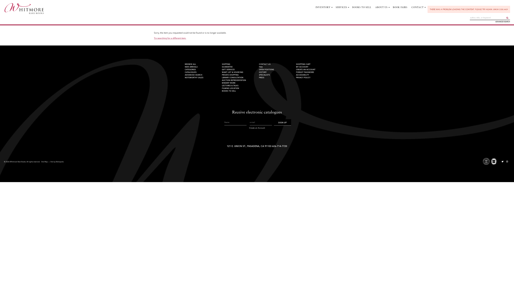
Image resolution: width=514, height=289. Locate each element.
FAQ (261, 67)
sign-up (282, 122)
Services (341, 7)
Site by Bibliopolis (57, 162)
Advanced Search (502, 22)
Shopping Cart (303, 64)
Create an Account (305, 70)
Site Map (44, 162)
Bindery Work (229, 83)
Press (261, 78)
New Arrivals (191, 67)
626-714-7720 (279, 146)
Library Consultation (232, 78)
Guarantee (227, 67)
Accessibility (302, 75)
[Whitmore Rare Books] (66, 9)
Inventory (323, 7)
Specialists (264, 75)
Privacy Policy (303, 78)
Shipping (226, 64)
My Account (302, 67)
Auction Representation (234, 80)
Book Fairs (400, 7)
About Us (381, 7)
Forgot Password (305, 72)
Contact (417, 7)
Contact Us (265, 64)
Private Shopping (230, 75)
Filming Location (230, 88)
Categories (190, 70)
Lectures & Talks (230, 86)
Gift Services (228, 70)
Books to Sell (361, 7)
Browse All (190, 64)
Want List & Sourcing (232, 72)
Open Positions (266, 70)
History (263, 72)
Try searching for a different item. (170, 38)
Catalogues (191, 72)
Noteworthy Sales (194, 78)
